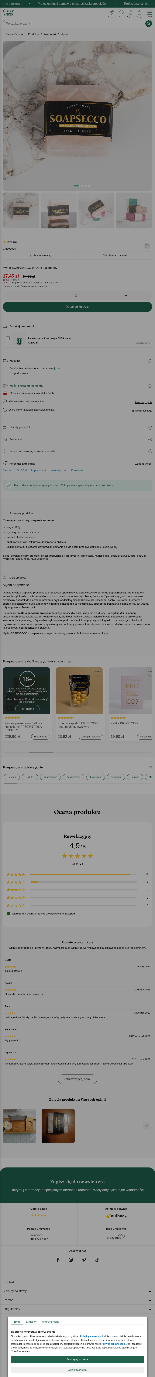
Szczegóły (31, 1322)
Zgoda (17, 1322)
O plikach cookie (50, 1322)
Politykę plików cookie (113, 1344)
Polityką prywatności (91, 1336)
